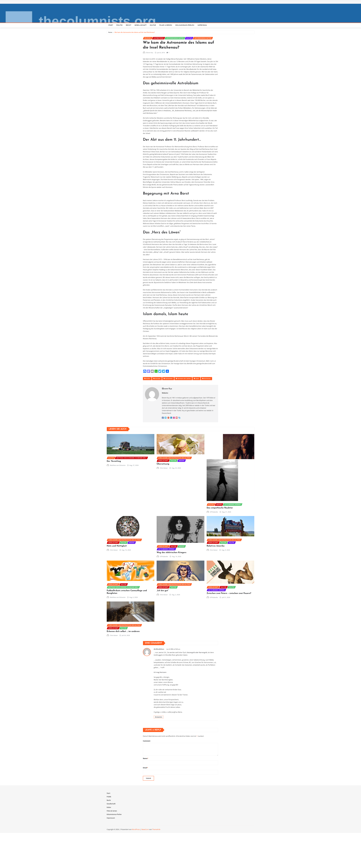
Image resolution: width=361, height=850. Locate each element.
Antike (148, 378)
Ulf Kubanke (214, 512)
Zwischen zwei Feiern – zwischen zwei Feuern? (229, 593)
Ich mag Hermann (160, 672)
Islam (197, 378)
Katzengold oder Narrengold (197, 652)
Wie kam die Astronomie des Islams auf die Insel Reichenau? (135, 32)
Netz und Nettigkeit (117, 546)
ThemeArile (156, 829)
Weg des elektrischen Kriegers (171, 552)
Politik (119, 25)
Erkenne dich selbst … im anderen (123, 631)
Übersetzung (163, 464)
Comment (146, 741)
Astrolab (157, 378)
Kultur (153, 25)
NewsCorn (145, 829)
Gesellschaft (140, 25)
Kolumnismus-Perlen (184, 25)
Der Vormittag (114, 461)
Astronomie (169, 378)
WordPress (136, 829)
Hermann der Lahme (184, 378)
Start (110, 25)
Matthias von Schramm (118, 465)
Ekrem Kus (149, 53)
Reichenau (207, 378)
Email (145, 768)
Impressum (202, 25)
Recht (128, 25)
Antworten (158, 717)
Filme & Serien (165, 25)
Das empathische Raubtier (220, 508)
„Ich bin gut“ (163, 591)
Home (110, 32)
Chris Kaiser (164, 468)
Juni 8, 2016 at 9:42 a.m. (173, 649)
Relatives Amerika (215, 546)
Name (145, 758)
